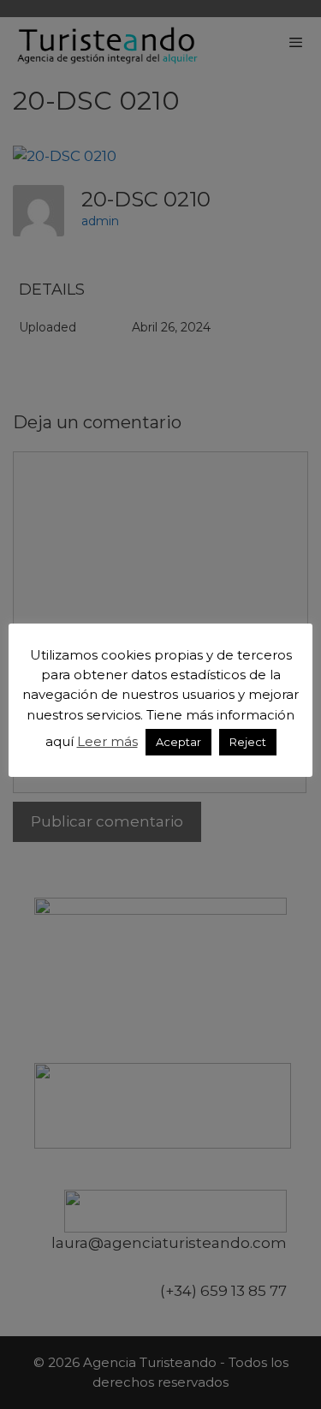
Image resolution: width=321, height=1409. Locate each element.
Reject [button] (247, 742)
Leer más (107, 741)
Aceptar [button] (178, 742)
